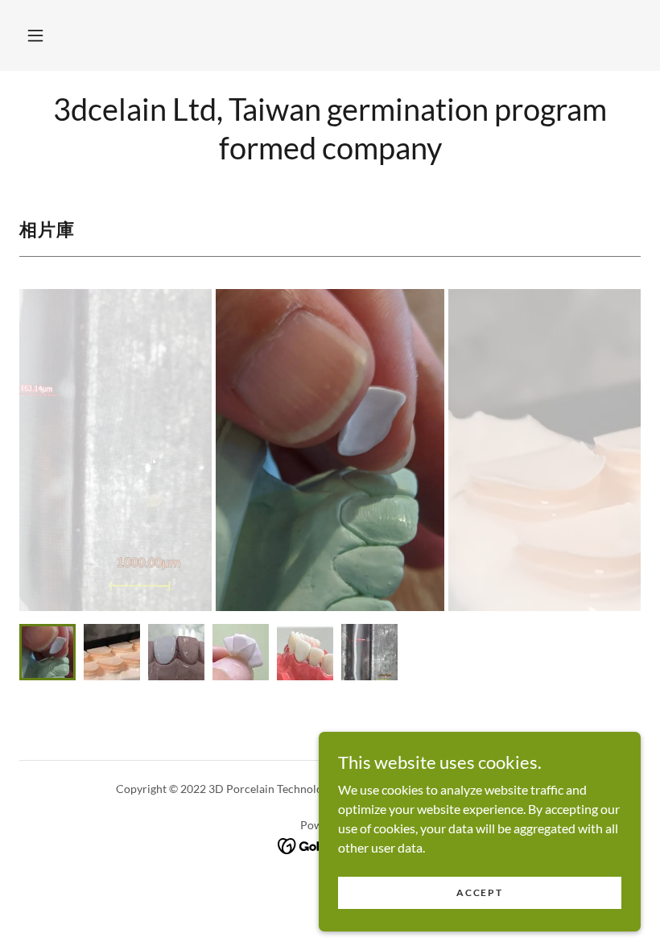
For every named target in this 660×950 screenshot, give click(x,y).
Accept (479, 892)
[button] (35, 35)
